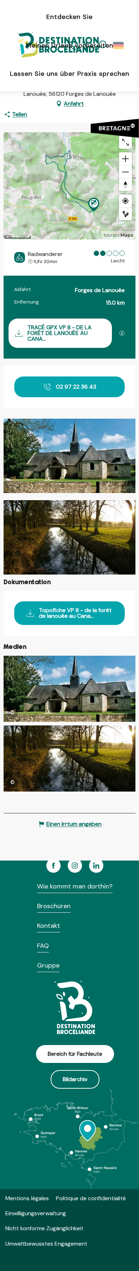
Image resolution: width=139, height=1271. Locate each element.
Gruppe (48, 965)
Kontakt (48, 925)
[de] (118, 45)
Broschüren (54, 906)
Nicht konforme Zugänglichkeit (44, 1228)
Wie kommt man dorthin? (75, 886)
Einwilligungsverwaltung (35, 1213)
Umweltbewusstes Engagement (46, 1243)
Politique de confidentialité (91, 1198)
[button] (118, 45)
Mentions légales (27, 1198)
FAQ (43, 945)
